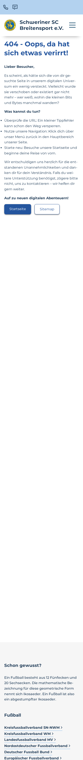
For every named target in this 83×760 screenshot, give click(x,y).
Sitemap (47, 209)
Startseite (17, 209)
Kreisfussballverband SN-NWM (32, 728)
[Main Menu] (72, 25)
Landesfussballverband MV (28, 740)
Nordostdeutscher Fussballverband (35, 746)
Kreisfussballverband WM (27, 734)
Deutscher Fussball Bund (26, 752)
